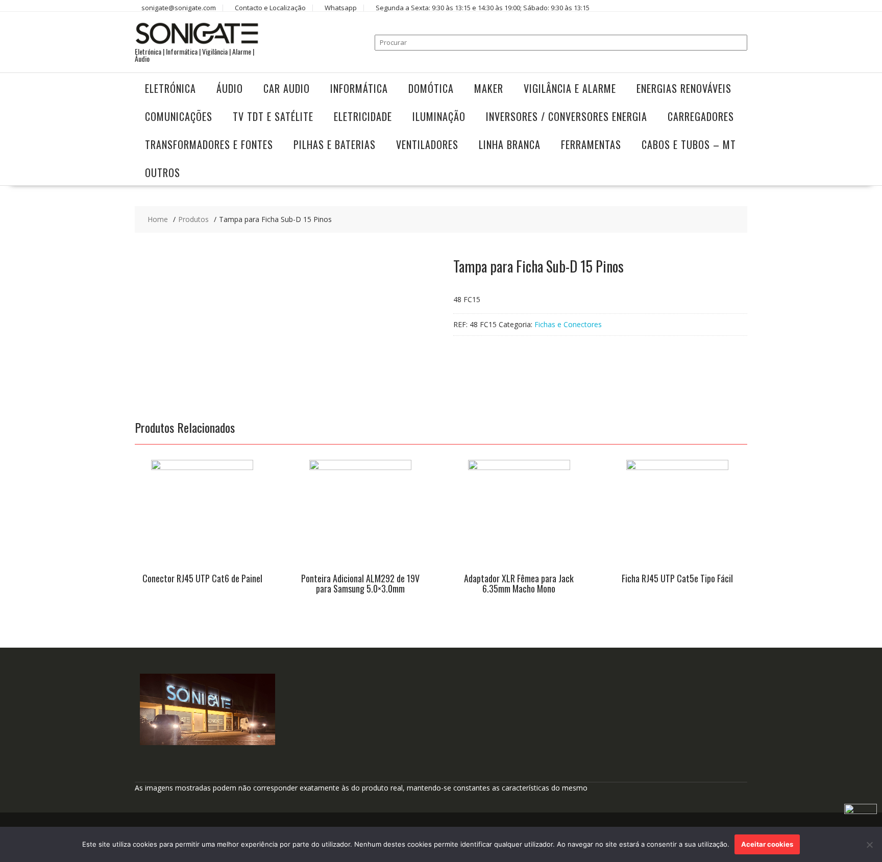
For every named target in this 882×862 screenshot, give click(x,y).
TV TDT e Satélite (273, 116)
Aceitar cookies (767, 844)
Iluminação (438, 116)
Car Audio (286, 88)
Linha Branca (510, 144)
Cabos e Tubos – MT (689, 144)
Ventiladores (427, 144)
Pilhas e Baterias (334, 144)
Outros (162, 172)
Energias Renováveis (683, 88)
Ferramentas (591, 144)
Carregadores (701, 116)
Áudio (229, 88)
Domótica (431, 88)
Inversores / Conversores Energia (566, 116)
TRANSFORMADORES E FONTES (209, 144)
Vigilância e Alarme (570, 88)
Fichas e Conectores (568, 324)
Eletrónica (170, 88)
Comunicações (178, 116)
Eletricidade (363, 116)
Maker (488, 88)
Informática (359, 88)
